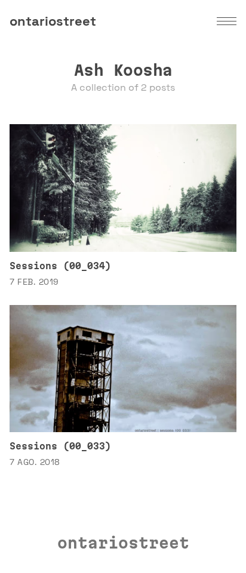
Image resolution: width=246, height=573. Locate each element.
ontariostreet (53, 21)
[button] (226, 21)
